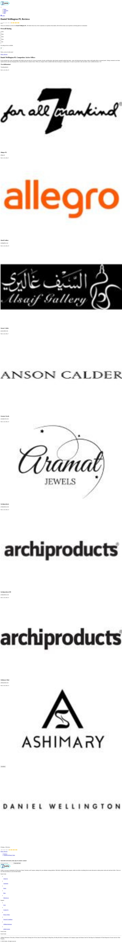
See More (3, 766)
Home (4, 9)
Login (3, 15)
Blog (4, 13)
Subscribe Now (17, 863)
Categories (5, 10)
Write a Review (4, 54)
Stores (4, 11)
